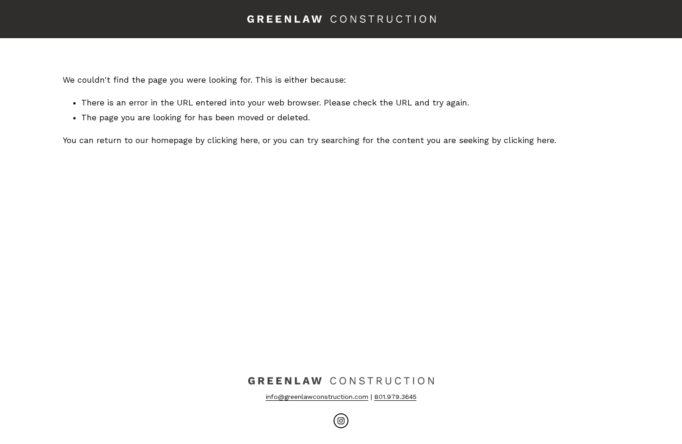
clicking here (232, 140)
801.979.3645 (395, 396)
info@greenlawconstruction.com (317, 396)
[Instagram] (341, 420)
